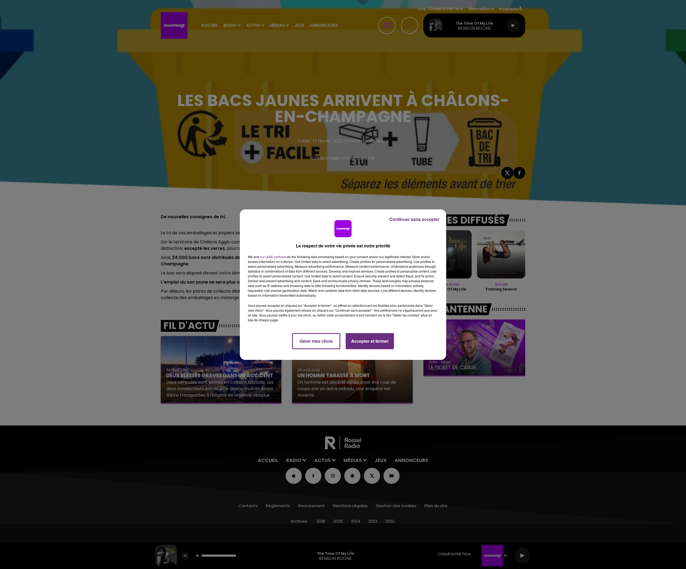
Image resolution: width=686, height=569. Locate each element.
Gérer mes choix (316, 341)
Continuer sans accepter (414, 219)
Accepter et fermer (370, 341)
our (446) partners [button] (273, 256)
